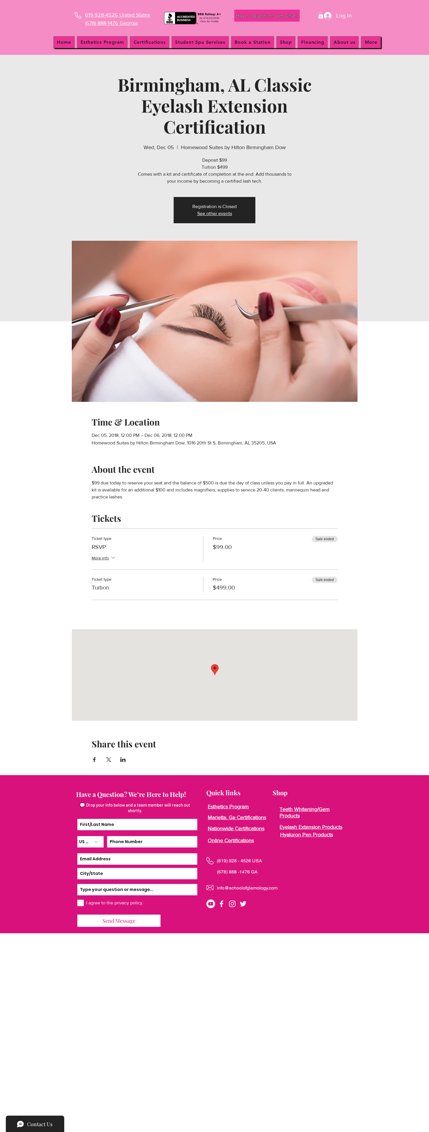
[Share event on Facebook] (94, 759)
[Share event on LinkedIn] (123, 759)
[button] (320, 15)
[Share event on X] (108, 759)
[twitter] (243, 903)
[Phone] (77, 15)
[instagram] (232, 903)
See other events (214, 213)
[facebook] (221, 903)
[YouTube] (210, 903)
